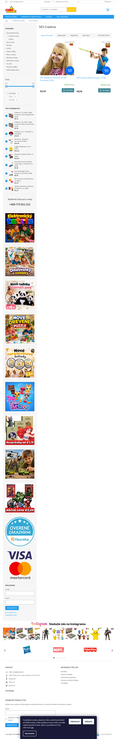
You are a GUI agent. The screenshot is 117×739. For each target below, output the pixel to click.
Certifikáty (64, 683)
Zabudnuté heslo (11, 615)
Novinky (9, 45)
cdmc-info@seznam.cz (16, 672)
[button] (52, 657)
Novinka (13, 100)
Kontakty (47, 2)
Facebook (12, 679)
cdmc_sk (12, 682)
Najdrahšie (74, 35)
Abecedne (86, 35)
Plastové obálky (11, 67)
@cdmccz (12, 685)
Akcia (12, 97)
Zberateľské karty (12, 33)
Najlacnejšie (62, 35)
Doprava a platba (62, 2)
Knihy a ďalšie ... (11, 51)
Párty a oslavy (11, 54)
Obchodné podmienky (68, 677)
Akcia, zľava (10, 42)
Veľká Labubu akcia (12, 70)
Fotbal (11, 39)
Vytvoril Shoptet (106, 734)
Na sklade (14, 93)
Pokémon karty (14, 36)
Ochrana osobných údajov (69, 680)
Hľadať (71, 9)
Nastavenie (29, 733)
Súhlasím (88, 721)
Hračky (8, 48)
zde (32, 727)
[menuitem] (11, 17)
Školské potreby (12, 58)
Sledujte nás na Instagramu (67, 624)
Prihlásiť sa (12, 608)
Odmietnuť (74, 721)
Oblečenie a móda (12, 61)
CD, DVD (9, 64)
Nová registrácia (10, 612)
